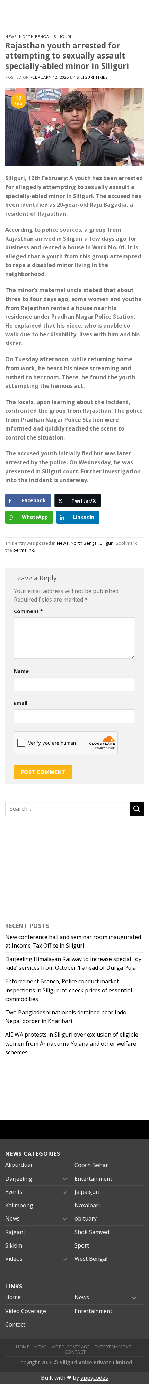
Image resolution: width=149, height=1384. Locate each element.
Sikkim (13, 1245)
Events (14, 1192)
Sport (81, 1245)
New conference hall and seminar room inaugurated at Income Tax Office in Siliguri (73, 941)
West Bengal (90, 1258)
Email (20, 703)
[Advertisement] (48, 867)
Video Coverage (25, 1311)
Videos (14, 1258)
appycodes (94, 1378)
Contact (15, 1324)
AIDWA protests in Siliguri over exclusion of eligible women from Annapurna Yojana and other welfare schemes (71, 1043)
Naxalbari (87, 1205)
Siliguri (62, 36)
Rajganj (15, 1232)
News (11, 36)
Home (13, 1297)
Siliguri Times (92, 77)
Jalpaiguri (86, 1192)
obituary (85, 1218)
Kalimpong (19, 1205)
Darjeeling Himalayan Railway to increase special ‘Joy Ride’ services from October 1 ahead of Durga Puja (73, 963)
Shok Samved (91, 1232)
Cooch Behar (91, 1165)
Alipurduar (19, 1165)
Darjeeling (18, 1178)
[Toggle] (65, 1178)
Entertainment (93, 1178)
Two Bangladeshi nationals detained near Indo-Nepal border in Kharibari (67, 1017)
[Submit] (137, 809)
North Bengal (35, 36)
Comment (28, 611)
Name (21, 671)
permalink (23, 550)
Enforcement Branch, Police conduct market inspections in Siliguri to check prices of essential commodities (68, 990)
